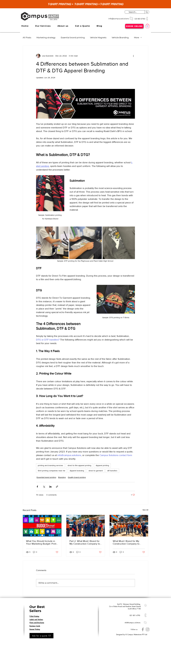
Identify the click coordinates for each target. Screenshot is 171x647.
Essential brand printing (73, 37)
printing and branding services (50, 465)
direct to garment (96, 471)
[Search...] (146, 12)
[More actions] (133, 56)
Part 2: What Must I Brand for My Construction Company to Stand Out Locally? (84, 542)
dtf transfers (112, 471)
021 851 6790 (140, 19)
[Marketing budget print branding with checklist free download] (42, 526)
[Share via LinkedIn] (50, 486)
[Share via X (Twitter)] (44, 486)
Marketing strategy (45, 37)
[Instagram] (147, 629)
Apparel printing (102, 465)
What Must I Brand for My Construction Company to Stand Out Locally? (126, 542)
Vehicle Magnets (98, 37)
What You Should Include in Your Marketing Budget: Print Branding (41, 542)
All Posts (27, 37)
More (136, 37)
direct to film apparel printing (79, 465)
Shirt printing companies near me (51, 471)
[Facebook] (142, 629)
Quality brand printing (77, 477)
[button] (43, 25)
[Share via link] (57, 486)
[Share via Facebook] (37, 486)
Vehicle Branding (120, 37)
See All (145, 510)
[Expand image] (52, 243)
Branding (62, 477)
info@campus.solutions (118, 19)
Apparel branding (77, 471)
